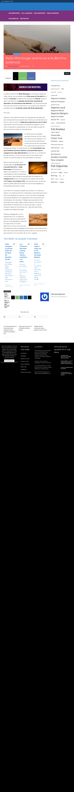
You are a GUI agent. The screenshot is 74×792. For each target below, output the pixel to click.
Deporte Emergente (58, 101)
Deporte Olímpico (59, 113)
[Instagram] (55, 300)
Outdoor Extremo (59, 157)
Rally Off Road (6, 307)
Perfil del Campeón (55, 163)
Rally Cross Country (7, 302)
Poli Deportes (11, 23)
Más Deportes (39, 13)
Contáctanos (9, 361)
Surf (52, 179)
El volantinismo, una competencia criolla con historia (66, 374)
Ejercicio (63, 119)
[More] (38, 76)
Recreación (54, 172)
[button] (64, 12)
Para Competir (53, 13)
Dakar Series (6, 293)
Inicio (5, 23)
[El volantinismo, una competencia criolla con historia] (57, 373)
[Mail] (58, 300)
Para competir (57, 160)
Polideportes (14, 13)
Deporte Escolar (55, 104)
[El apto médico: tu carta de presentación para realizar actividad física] (57, 362)
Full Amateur (26, 13)
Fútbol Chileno (55, 132)
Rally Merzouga (7, 304)
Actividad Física (55, 86)
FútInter (61, 141)
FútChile (54, 141)
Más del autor (24, 312)
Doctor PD (24, 18)
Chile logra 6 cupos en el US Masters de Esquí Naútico (37, 250)
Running (54, 176)
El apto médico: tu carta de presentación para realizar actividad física (67, 362)
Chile (62, 89)
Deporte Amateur (58, 98)
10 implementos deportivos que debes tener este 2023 (66, 357)
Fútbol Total (56, 138)
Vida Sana (54, 182)
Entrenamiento (60, 123)
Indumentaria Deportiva (57, 144)
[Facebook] (21, 297)
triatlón (62, 179)
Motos (62, 148)
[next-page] (7, 337)
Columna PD (13, 18)
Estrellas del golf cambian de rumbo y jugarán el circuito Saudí (40, 328)
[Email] (29, 297)
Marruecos (7, 298)
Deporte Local (58, 107)
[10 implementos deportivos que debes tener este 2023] (57, 357)
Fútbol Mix (55, 135)
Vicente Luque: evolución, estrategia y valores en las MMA (43, 361)
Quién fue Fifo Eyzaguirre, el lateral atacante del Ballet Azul (42, 372)
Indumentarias (55, 148)
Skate (60, 175)
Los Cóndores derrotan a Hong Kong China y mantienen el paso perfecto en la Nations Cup (10, 330)
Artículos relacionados (11, 312)
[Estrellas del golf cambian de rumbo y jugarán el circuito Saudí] (40, 320)
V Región (61, 182)
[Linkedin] (25, 297)
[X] (13, 297)
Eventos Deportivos (55, 126)
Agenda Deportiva (55, 89)
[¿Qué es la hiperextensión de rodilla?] (57, 368)
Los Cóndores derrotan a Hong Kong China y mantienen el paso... (23, 252)
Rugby (60, 172)
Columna (60, 92)
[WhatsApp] (17, 297)
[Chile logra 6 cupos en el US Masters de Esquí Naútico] (25, 320)
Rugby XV (66, 172)
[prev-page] (5, 337)
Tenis (56, 179)
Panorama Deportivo (13, 66)
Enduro (53, 123)
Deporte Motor (21, 23)
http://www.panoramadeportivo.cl (59, 296)
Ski (63, 175)
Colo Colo (53, 92)
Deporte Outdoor (57, 116)
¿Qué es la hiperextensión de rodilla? (67, 368)
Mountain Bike (55, 151)
